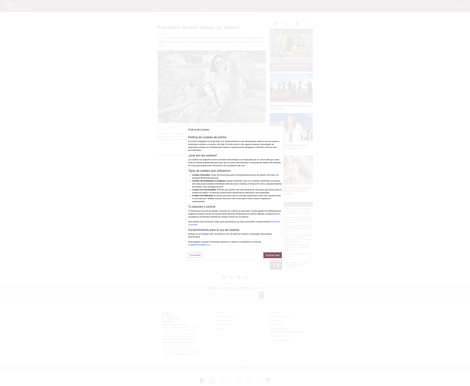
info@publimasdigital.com (199, 245)
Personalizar (195, 255)
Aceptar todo (272, 255)
